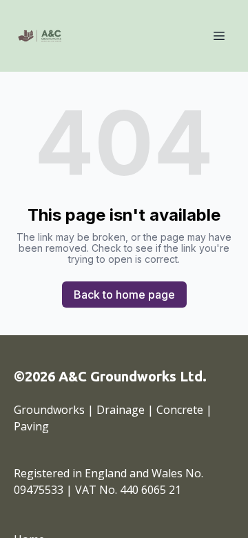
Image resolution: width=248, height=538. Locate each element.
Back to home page (124, 294)
